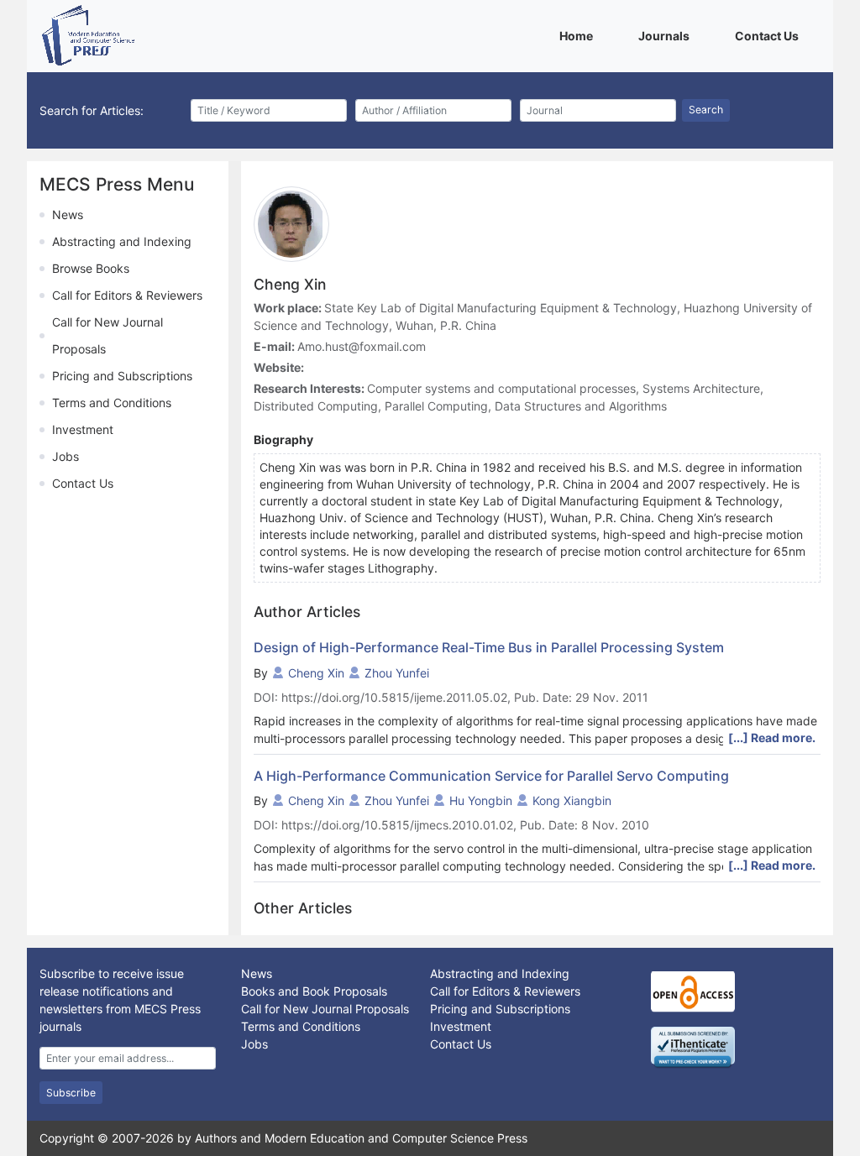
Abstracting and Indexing (121, 241)
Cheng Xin (316, 673)
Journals (666, 35)
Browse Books (90, 268)
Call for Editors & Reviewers (127, 295)
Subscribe (71, 1092)
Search (706, 109)
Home (579, 35)
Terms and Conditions (111, 402)
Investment (82, 429)
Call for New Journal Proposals (325, 1009)
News (67, 214)
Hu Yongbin (480, 800)
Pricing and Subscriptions (122, 376)
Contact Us (770, 35)
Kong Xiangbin (571, 800)
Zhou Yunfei (396, 673)
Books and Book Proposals (314, 991)
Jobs (65, 456)
